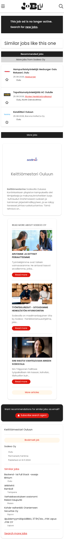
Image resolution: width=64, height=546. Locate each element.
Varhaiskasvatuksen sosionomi (20, 496)
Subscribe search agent (34, 415)
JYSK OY (8, 522)
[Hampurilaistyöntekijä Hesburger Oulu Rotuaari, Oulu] (7, 72)
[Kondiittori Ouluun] (7, 114)
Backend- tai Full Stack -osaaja (21, 474)
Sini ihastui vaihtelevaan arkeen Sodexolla (31, 362)
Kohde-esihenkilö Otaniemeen (21, 507)
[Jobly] (32, 6)
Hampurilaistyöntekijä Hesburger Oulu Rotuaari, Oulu (35, 71)
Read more (21, 274)
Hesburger (30, 76)
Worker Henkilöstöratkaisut (38, 96)
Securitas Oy (11, 511)
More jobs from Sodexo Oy (30, 59)
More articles (32, 392)
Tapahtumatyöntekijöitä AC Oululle (33, 92)
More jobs (32, 134)
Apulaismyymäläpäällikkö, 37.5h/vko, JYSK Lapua (30, 518)
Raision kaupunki (13, 499)
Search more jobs (15, 533)
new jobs (31, 27)
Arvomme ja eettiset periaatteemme (24, 255)
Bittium (8, 477)
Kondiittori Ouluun (23, 112)
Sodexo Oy (10, 446)
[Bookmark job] (7, 79)
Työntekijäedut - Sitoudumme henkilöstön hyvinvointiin (30, 309)
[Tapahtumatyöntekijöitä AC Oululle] (7, 95)
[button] (58, 24)
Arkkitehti (9, 485)
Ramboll (8, 488)
